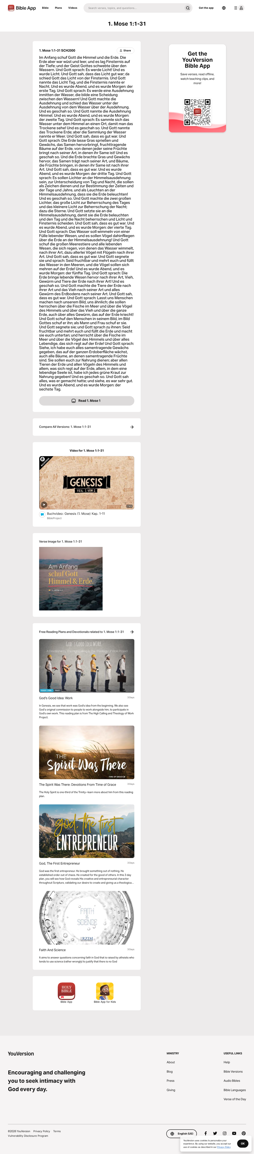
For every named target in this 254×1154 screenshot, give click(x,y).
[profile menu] (238, 8)
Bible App (66, 1001)
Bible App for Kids (105, 1001)
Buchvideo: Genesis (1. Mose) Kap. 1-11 (80, 513)
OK (243, 1143)
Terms (57, 1131)
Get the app (206, 7)
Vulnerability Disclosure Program (28, 1135)
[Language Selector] (224, 8)
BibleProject (54, 518)
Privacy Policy (41, 1131)
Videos (72, 7)
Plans (58, 7)
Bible (45, 7)
